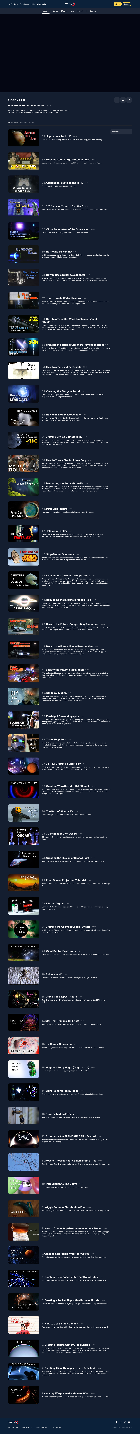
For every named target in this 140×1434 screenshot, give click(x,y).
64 (43, 136)
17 (43, 1020)
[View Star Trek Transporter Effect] (23, 1022)
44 (43, 599)
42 (43, 646)
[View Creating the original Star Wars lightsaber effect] (23, 347)
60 (43, 229)
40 (43, 692)
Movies (64, 11)
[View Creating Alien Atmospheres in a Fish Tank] (23, 1371)
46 (43, 554)
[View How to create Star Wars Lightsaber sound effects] (23, 324)
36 (43, 786)
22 (43, 903)
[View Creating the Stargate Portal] (23, 394)
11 (43, 1160)
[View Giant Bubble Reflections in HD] (23, 184)
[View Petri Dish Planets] (23, 510)
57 (43, 298)
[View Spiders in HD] (23, 976)
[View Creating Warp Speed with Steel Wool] (23, 1395)
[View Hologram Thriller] (23, 533)
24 (43, 857)
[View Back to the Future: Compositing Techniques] (23, 626)
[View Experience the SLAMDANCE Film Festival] (23, 1139)
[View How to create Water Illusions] (23, 300)
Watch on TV (41, 4)
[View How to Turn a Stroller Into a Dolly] (23, 463)
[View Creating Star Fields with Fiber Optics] (23, 1255)
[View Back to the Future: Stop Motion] (23, 673)
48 (43, 508)
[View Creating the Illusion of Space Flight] (23, 859)
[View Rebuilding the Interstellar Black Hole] (23, 603)
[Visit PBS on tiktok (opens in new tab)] (121, 1422)
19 (43, 974)
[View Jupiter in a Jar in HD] (23, 137)
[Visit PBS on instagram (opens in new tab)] (125, 1422)
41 (43, 669)
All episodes (13, 123)
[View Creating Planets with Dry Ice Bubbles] (23, 1348)
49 (43, 483)
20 (43, 951)
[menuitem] (13, 4)
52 (43, 414)
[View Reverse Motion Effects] (23, 1115)
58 (43, 274)
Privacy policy (41, 1428)
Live (72, 11)
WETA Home (13, 4)
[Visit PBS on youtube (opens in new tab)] (129, 1422)
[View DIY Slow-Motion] (23, 696)
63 (43, 159)
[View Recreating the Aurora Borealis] (23, 487)
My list (80, 11)
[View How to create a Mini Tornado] (23, 370)
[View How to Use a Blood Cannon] (23, 1325)
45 (43, 575)
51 (43, 436)
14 (43, 1090)
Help (33, 4)
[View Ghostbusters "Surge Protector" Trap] (23, 161)
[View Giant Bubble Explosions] (23, 952)
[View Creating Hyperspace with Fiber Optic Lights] (23, 1278)
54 (43, 367)
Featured (46, 11)
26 (43, 811)
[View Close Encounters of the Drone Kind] (23, 231)
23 (43, 880)
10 (43, 1183)
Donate (126, 4)
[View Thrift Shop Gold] (23, 743)
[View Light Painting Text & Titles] (23, 1092)
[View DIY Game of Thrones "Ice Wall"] (23, 207)
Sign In (117, 4)
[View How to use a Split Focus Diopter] (23, 277)
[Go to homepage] (70, 4)
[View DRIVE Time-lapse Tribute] (23, 999)
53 (43, 391)
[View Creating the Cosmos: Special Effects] (23, 929)
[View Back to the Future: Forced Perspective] (23, 650)
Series (55, 11)
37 (43, 763)
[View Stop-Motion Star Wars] (23, 557)
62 (43, 182)
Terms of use (56, 1428)
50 (43, 460)
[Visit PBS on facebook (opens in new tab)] (116, 1422)
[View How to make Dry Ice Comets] (23, 417)
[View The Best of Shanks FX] (23, 813)
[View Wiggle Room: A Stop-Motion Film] (23, 1208)
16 (43, 1044)
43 (43, 624)
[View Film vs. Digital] (23, 906)
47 (43, 531)
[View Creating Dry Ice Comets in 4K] (23, 440)
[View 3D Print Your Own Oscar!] (23, 836)
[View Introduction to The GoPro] (23, 1185)
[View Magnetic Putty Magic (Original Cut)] (23, 1069)
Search (93, 11)
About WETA (27, 1428)
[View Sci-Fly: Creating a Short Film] (23, 766)
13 (43, 1114)
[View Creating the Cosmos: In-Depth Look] (23, 580)
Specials (23, 123)
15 (43, 1067)
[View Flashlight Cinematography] (23, 719)
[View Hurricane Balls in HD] (23, 254)
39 (43, 716)
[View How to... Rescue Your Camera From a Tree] (23, 1162)
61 (43, 206)
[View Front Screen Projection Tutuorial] (23, 882)
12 (43, 1136)
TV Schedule (24, 4)
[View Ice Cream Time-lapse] (23, 1045)
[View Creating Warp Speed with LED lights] (23, 789)
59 (43, 251)
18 (43, 996)
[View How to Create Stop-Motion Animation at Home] (23, 1232)
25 (43, 833)
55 (43, 344)
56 (43, 319)
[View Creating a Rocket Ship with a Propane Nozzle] (23, 1302)
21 (43, 926)
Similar (31, 123)
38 (43, 739)
